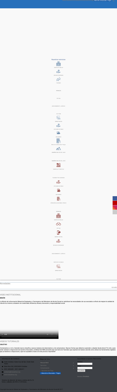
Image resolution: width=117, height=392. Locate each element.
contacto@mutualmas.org (12, 372)
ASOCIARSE (58, 137)
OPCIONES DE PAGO (58, 129)
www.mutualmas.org (10, 375)
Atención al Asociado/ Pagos (58, 144)
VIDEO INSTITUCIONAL (10, 295)
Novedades (5, 283)
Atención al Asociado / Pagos (102, 0)
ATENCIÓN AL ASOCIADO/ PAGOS (58, 203)
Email (79, 366)
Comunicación (79, 0)
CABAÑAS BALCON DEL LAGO (58, 152)
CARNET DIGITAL (59, 236)
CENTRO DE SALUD (58, 67)
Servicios (72, 0)
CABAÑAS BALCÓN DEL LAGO (58, 160)
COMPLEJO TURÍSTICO (58, 169)
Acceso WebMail (83, 376)
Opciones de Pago (88, 0)
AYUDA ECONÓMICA (58, 75)
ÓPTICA (58, 98)
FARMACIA (58, 90)
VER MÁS (114, 287)
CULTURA (58, 113)
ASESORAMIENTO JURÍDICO (58, 106)
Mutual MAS (65, 0)
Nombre (80, 362)
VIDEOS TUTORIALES (9, 341)
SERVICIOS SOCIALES (59, 262)
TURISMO (58, 83)
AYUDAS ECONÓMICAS (58, 245)
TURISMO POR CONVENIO (58, 177)
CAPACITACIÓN (58, 121)
